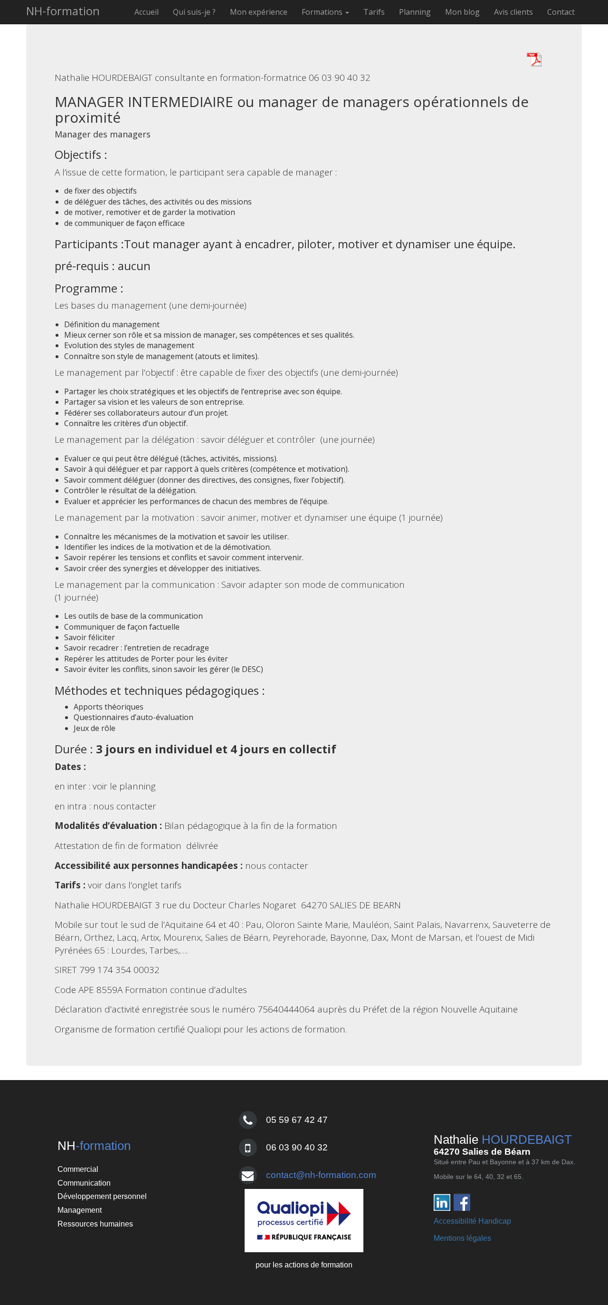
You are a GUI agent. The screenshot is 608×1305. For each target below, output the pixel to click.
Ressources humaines (95, 1224)
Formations (323, 12)
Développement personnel (102, 1196)
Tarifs (374, 12)
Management (79, 1210)
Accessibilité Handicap (472, 1221)
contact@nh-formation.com (321, 1175)
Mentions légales (462, 1238)
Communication (84, 1183)
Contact (561, 12)
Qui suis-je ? (194, 12)
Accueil (146, 12)
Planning (415, 12)
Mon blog (462, 12)
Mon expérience (258, 12)
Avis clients (513, 12)
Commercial (77, 1169)
